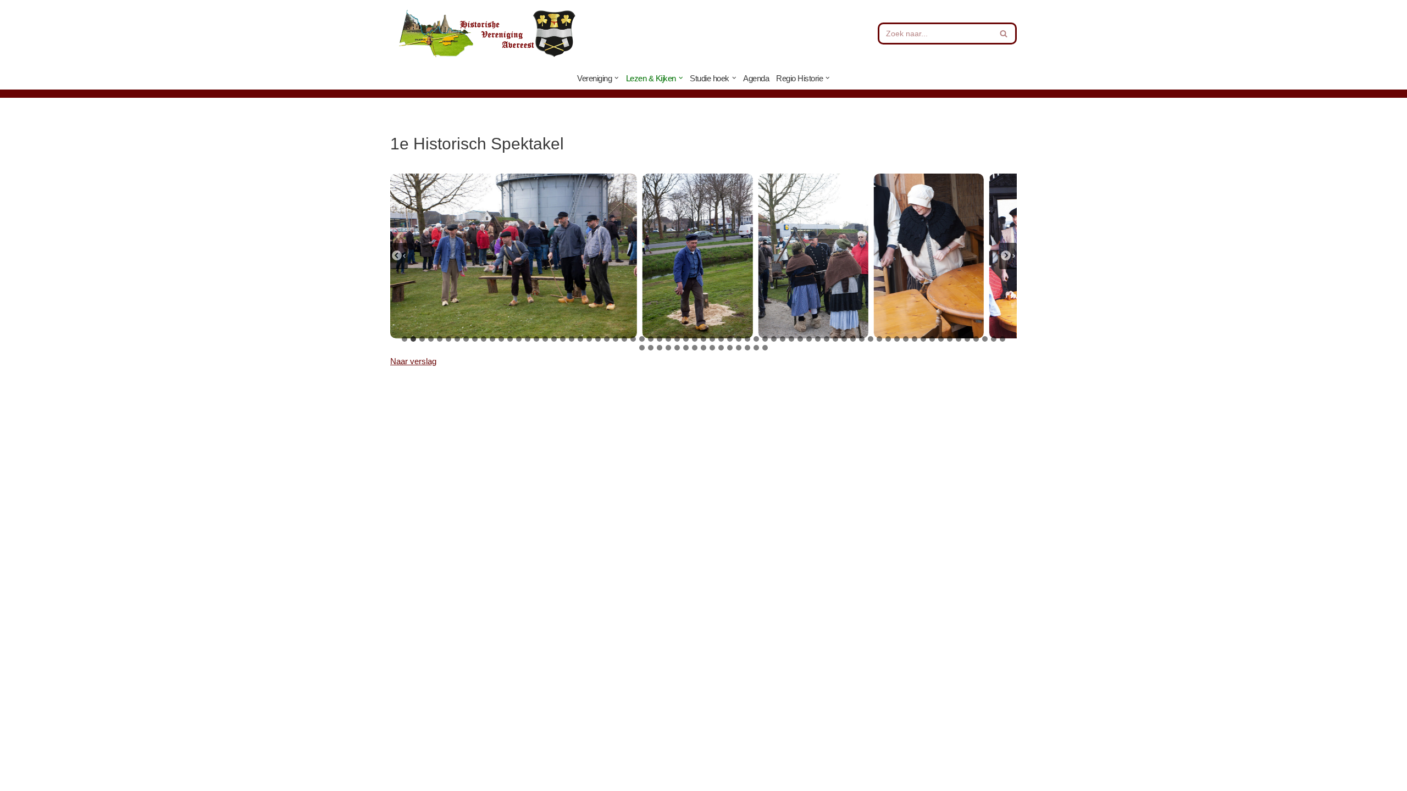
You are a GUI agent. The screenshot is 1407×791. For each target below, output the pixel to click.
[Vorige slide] (399, 256)
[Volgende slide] (1008, 256)
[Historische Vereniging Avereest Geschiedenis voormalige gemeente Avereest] (486, 33)
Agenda (756, 78)
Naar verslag (413, 361)
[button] (616, 78)
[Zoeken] (1004, 33)
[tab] (404, 339)
